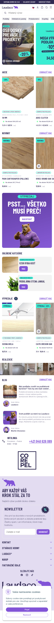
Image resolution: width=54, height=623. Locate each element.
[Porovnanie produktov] (46, 7)
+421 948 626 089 (40, 441)
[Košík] (42, 7)
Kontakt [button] (6, 542)
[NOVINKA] (18, 153)
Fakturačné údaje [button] (11, 565)
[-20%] (18, 92)
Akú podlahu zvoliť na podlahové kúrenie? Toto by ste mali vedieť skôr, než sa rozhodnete (34, 388)
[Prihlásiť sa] (37, 7)
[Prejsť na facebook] (22, 575)
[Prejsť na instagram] (27, 575)
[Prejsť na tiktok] (32, 575)
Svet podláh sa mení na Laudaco (34, 414)
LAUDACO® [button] (7, 553)
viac (23, 268)
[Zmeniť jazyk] (33, 7)
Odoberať (43, 531)
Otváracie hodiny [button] (10, 548)
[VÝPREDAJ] (18, 318)
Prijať (27, 609)
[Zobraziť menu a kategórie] (51, 7)
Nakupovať (27, 219)
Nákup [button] (5, 559)
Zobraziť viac (45, 72)
